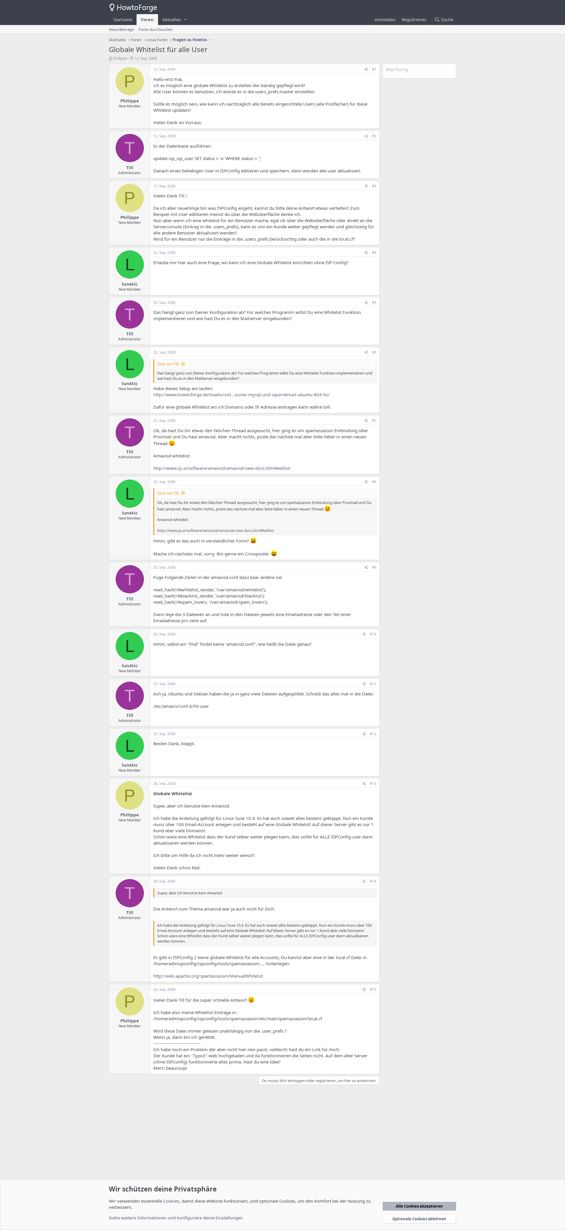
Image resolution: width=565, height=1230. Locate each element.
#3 (374, 186)
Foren (147, 19)
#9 (374, 567)
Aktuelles (171, 19)
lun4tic (130, 284)
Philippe (120, 58)
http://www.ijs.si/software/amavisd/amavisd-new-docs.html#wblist (221, 468)
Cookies (171, 1201)
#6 (374, 352)
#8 (374, 481)
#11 (373, 683)
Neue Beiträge (121, 29)
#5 (374, 302)
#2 (374, 136)
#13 (373, 783)
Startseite (122, 19)
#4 (374, 252)
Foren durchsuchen (156, 29)
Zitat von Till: (168, 364)
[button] (186, 19)
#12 (373, 733)
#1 (374, 69)
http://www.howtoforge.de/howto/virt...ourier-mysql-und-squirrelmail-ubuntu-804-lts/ (241, 394)
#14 (373, 881)
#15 (373, 989)
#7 (374, 420)
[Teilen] (366, 69)
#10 (373, 634)
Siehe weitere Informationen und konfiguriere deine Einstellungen (176, 1218)
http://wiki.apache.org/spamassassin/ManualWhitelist (208, 976)
